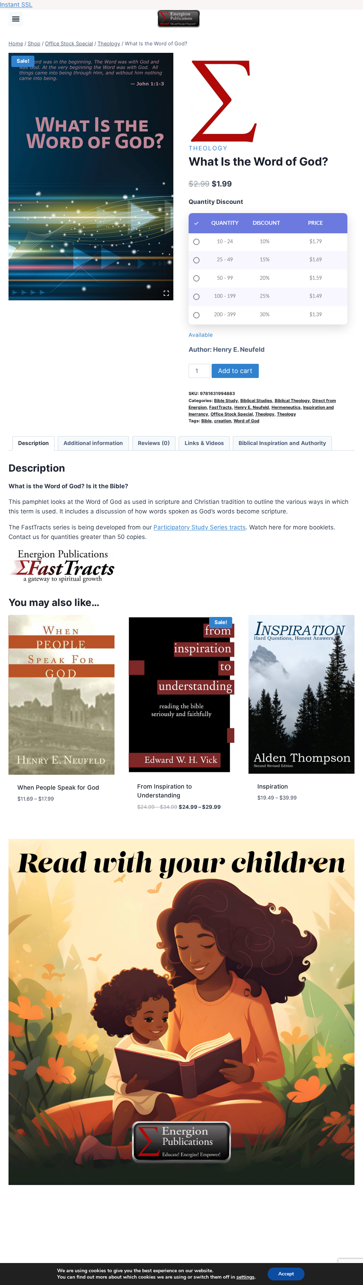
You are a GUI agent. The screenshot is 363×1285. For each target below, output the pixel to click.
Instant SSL (16, 4)
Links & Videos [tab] (204, 443)
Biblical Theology (292, 400)
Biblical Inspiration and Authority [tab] (282, 443)
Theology (208, 148)
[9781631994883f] (91, 176)
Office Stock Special (232, 414)
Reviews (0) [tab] (154, 443)
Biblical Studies (256, 400)
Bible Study (226, 400)
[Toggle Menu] (16, 19)
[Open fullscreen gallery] (166, 293)
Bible (206, 420)
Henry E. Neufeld (238, 349)
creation (222, 420)
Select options (280, 819)
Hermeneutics (286, 407)
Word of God (246, 420)
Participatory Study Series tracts (199, 527)
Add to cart (235, 370)
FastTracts (220, 407)
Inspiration (272, 786)
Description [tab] (33, 443)
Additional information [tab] (93, 443)
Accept (286, 1273)
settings (245, 1277)
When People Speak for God (58, 787)
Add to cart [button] (35, 820)
